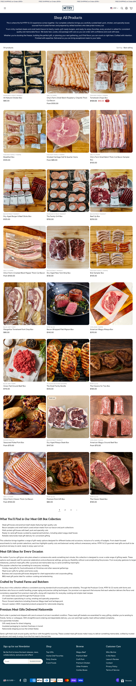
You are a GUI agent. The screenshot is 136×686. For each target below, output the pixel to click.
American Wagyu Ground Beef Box (104, 442)
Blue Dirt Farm (9, 327)
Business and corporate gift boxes (15, 573)
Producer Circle (97, 588)
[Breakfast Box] (24, 131)
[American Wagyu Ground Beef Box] (111, 416)
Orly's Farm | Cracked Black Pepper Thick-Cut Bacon (24, 273)
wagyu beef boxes (70, 533)
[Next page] (76, 510)
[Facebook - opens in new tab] (20, 680)
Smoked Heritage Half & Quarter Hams (62, 157)
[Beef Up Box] (111, 190)
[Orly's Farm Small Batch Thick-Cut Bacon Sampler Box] (111, 131)
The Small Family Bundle (56, 386)
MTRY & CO (51, 327)
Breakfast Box (8, 157)
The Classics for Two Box (100, 386)
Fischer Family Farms (99, 95)
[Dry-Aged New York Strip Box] (68, 247)
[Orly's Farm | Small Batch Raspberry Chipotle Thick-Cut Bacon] (68, 72)
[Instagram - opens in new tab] (24, 680)
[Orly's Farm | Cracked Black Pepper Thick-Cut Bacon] (24, 247)
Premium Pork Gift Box (56, 499)
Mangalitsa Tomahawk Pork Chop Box (18, 329)
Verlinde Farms (96, 327)
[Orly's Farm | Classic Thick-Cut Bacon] (24, 473)
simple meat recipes (85, 593)
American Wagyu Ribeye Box (101, 329)
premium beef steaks (27, 525)
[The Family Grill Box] (68, 190)
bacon (54, 527)
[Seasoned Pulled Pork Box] (24, 416)
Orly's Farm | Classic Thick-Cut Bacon (18, 499)
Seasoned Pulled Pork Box (13, 442)
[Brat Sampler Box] (111, 247)
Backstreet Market (11, 214)
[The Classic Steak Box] (111, 473)
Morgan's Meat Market (13, 95)
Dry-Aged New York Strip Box (58, 273)
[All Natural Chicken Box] (24, 72)
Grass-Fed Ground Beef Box (14, 386)
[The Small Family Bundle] (68, 360)
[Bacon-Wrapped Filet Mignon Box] (68, 303)
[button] (4, 8)
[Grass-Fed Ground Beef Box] (24, 360)
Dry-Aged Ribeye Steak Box (58, 442)
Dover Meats (8, 440)
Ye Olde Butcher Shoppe (57, 383)
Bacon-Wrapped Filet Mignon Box (60, 329)
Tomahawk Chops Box (99, 98)
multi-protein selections (21, 543)
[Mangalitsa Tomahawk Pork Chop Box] (24, 303)
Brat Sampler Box (97, 273)
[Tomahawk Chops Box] (111, 72)
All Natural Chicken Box (12, 98)
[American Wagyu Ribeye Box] (111, 303)
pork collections (67, 527)
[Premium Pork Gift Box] (68, 473)
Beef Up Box (95, 216)
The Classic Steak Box (98, 499)
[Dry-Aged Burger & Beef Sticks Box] (24, 190)
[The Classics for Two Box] (111, 360)
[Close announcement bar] (133, 1)
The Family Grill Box (54, 216)
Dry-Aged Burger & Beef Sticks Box (17, 216)
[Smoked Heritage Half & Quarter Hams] (68, 131)
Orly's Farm (52, 95)
